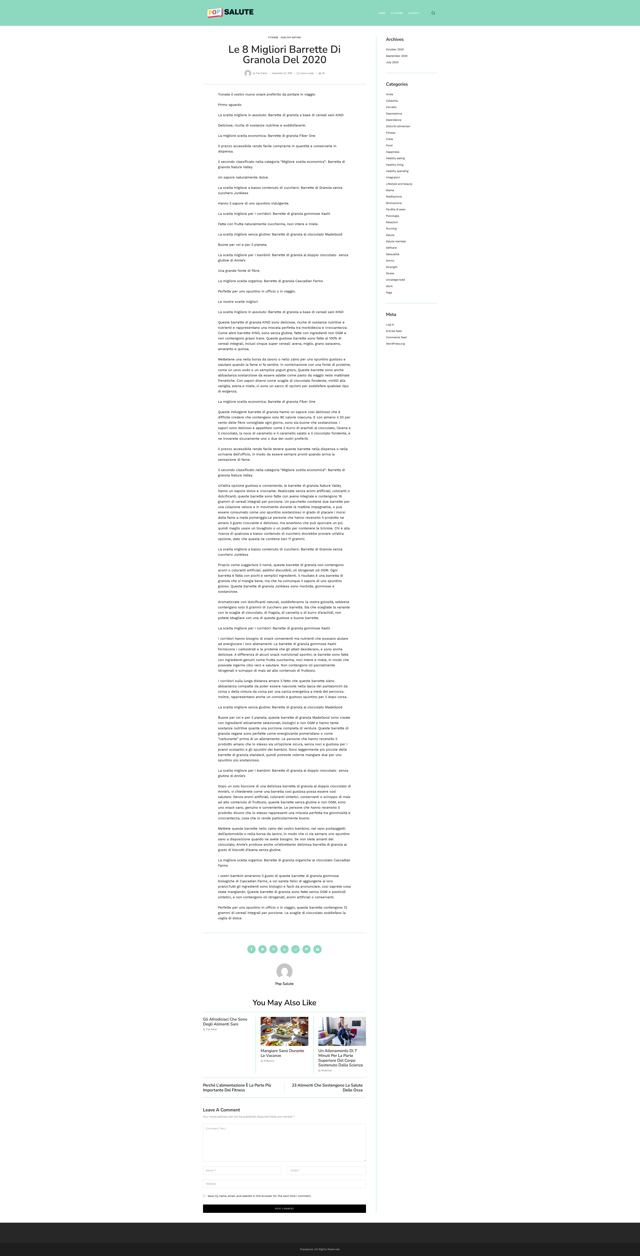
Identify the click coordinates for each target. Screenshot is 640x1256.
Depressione (394, 113)
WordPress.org (395, 343)
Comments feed (396, 337)
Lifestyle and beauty (399, 183)
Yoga (389, 292)
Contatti (414, 13)
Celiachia (392, 100)
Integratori (393, 177)
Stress (390, 273)
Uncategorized (395, 279)
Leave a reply (307, 73)
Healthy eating (291, 37)
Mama (390, 190)
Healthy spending (397, 171)
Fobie (389, 139)
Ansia (389, 94)
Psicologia (392, 215)
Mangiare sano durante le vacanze (282, 1053)
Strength (392, 267)
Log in (390, 324)
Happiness (392, 151)
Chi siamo (397, 13)
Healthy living (395, 164)
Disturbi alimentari (398, 126)
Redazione (269, 1061)
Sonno (390, 260)
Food (389, 145)
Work (389, 286)
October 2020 (395, 49)
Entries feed (394, 331)
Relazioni (392, 222)
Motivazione (394, 203)
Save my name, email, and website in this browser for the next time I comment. (259, 1196)
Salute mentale (396, 241)
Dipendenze (393, 119)
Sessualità (392, 254)
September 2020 (397, 55)
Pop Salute (261, 73)
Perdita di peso (396, 209)
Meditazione (394, 196)
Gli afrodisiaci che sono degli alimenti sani (225, 1022)
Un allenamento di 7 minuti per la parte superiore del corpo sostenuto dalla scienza (340, 1058)
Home (382, 13)
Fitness (273, 37)
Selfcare (391, 247)
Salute (390, 235)
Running (391, 228)
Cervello (391, 107)
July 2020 (392, 62)
